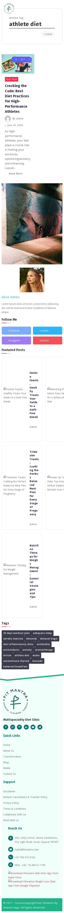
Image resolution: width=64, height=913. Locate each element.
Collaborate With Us (14, 814)
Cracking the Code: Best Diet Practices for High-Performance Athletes (17, 99)
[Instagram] (16, 340)
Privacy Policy (11, 802)
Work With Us (11, 820)
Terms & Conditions (14, 808)
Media (6, 768)
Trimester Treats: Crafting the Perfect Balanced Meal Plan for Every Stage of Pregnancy (34, 483)
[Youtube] (47, 340)
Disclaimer (9, 791)
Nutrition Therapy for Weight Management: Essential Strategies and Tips (34, 571)
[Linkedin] (47, 331)
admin (20, 118)
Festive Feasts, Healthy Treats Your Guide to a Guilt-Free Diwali (34, 395)
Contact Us (9, 773)
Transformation (12, 756)
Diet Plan (11, 79)
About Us (8, 750)
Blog (6, 762)
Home (6, 744)
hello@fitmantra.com (27, 849)
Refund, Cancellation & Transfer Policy (25, 797)
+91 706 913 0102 (25, 857)
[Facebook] (16, 331)
